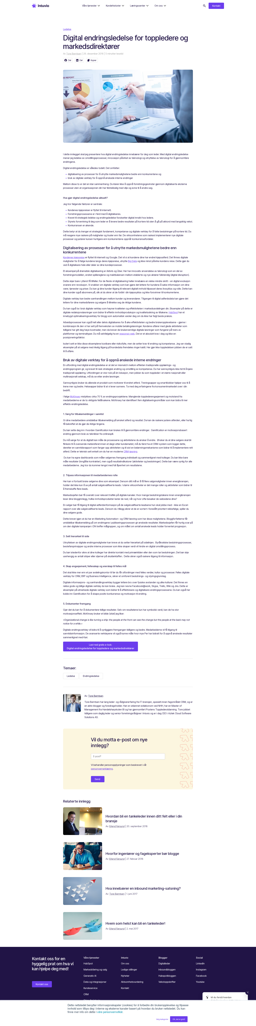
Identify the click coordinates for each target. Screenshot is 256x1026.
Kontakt (216, 5)
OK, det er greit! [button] (179, 1019)
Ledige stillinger (129, 969)
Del (69, 60)
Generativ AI (90, 975)
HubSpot (173, 312)
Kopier (93, 60)
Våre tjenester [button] (89, 5)
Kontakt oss (42, 984)
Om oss (125, 963)
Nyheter (125, 975)
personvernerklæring (102, 768)
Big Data (132, 261)
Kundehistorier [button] (113, 5)
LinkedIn (200, 963)
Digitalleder (164, 963)
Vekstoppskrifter (167, 981)
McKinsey (75, 396)
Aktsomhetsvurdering (132, 981)
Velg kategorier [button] (162, 1019)
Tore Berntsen (73, 53)
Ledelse (67, 29)
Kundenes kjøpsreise (74, 257)
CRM (86, 994)
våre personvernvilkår (110, 1012)
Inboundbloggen (167, 969)
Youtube (200, 981)
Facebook (201, 975)
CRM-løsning (130, 451)
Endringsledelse (91, 676)
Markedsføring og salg (95, 969)
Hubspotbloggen (167, 975)
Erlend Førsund (117, 826)
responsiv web (127, 333)
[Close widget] (247, 992)
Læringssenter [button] (137, 5)
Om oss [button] (159, 5)
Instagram (201, 969)
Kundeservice (90, 988)
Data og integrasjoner (95, 981)
